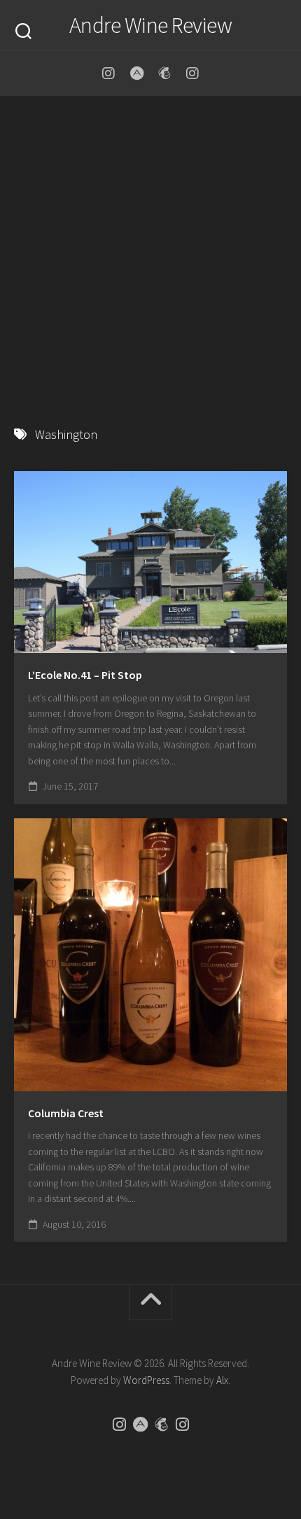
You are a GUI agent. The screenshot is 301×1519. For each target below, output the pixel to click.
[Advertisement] (150, 254)
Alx (222, 1380)
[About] (136, 73)
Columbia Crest (66, 1113)
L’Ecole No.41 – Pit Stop (85, 675)
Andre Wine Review (150, 25)
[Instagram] (108, 73)
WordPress (146, 1380)
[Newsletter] (164, 73)
